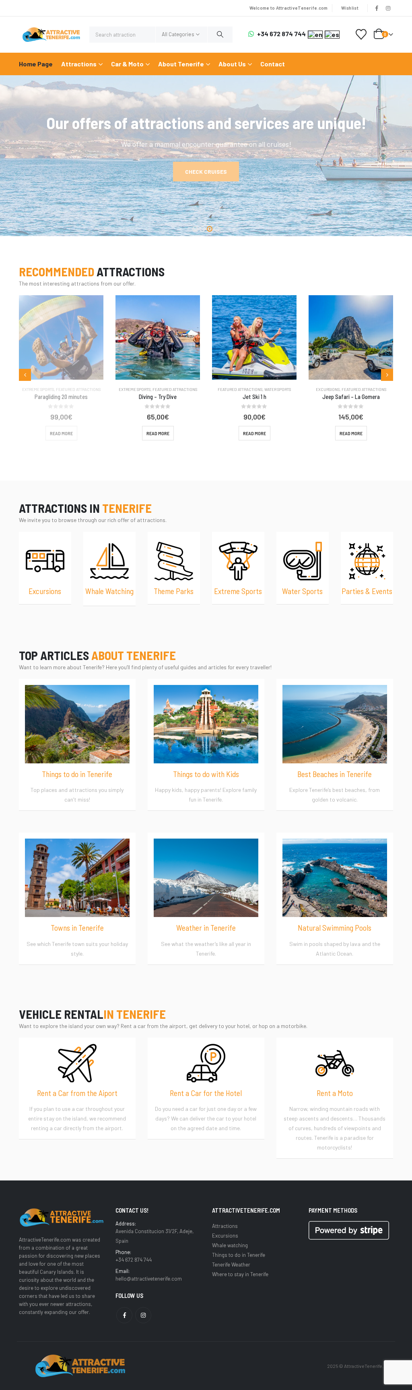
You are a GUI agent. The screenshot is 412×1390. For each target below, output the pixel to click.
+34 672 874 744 (281, 33)
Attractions (79, 64)
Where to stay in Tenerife (240, 1274)
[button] (195, 228)
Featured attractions (78, 389)
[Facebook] (377, 8)
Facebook (124, 1315)
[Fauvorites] (361, 34)
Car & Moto (127, 64)
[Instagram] (388, 8)
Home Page (36, 64)
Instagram (143, 1315)
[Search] (220, 35)
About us (232, 64)
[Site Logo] (51, 34)
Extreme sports (38, 389)
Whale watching (374, 389)
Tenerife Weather (231, 1264)
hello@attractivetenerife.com (148, 1278)
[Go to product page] (61, 337)
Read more (61, 433)
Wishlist (349, 7)
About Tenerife (181, 64)
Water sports (181, 389)
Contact (272, 64)
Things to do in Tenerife (238, 1255)
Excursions (231, 389)
